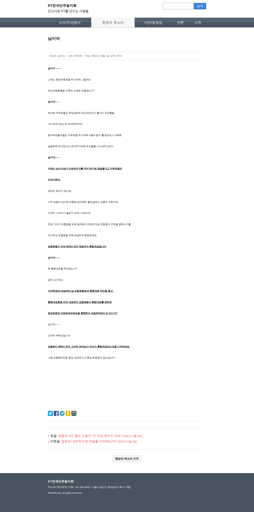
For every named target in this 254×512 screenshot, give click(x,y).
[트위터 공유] (51, 413)
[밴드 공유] (73, 413)
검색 (200, 6)
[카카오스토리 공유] (68, 413)
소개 (197, 22)
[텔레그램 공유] (62, 413)
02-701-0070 (60, 487)
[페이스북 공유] (57, 413)
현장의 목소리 (113, 22)
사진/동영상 (153, 22)
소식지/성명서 (70, 22)
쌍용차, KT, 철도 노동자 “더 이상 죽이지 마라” (100, 435)
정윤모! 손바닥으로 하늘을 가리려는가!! (99, 441)
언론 (180, 22)
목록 (127, 458)
